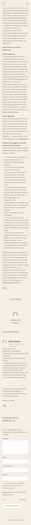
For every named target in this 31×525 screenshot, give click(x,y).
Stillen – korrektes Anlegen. (10, 112)
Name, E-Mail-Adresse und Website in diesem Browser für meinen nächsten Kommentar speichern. (13, 486)
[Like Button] (4, 288)
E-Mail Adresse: (7, 466)
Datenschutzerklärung (8, 518)
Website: (5, 474)
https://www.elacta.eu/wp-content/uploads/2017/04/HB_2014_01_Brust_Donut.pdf (15, 382)
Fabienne (15, 323)
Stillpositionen (24, 139)
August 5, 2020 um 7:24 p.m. (17, 344)
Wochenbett (17, 302)
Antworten (13, 346)
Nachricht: (5, 438)
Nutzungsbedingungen (12, 499)
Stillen (11, 302)
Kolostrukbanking (7, 282)
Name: (4, 457)
